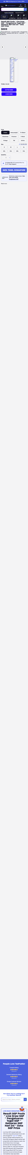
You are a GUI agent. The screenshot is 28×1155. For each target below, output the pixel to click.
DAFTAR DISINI (9, 90)
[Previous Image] (2, 47)
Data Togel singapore (14, 170)
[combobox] (12, 9)
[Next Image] (25, 47)
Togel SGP (15, 1135)
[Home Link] (10, 5)
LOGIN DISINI (8, 94)
